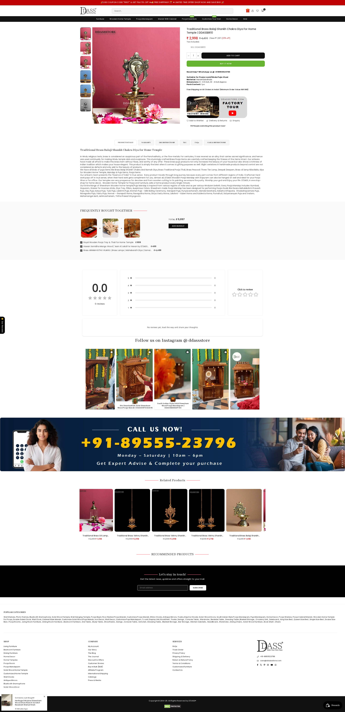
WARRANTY (146, 143)
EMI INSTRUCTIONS (167, 143)
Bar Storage (183, 622)
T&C (184, 143)
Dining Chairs (236, 622)
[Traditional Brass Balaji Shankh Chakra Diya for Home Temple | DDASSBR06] (164, 510)
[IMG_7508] (85, 76)
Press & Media (94, 680)
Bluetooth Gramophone (40, 617)
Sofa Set (142, 622)
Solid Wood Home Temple (15, 670)
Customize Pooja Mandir (138, 617)
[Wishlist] (257, 10)
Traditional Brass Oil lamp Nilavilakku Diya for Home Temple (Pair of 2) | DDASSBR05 (201, 535)
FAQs (197, 143)
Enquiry (236, 120)
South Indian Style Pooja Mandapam (233, 617)
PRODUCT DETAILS (125, 143)
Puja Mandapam (258, 617)
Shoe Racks (109, 622)
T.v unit (145, 619)
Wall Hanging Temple (80, 617)
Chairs (278, 622)
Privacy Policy (178, 653)
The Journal (93, 656)
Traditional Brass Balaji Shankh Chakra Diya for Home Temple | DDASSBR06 (164, 535)
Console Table (192, 619)
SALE (245, 19)
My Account (93, 646)
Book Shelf (268, 622)
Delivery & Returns (218, 120)
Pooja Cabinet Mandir (302, 617)
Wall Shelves (9, 617)
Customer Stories (96, 663)
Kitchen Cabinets (198, 622)
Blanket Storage (247, 619)
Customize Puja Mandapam (128, 619)
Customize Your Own (211, 18)
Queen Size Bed (301, 619)
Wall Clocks (9, 677)
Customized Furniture (182, 666)
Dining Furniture (11, 653)
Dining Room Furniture (52, 622)
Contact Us (177, 670)
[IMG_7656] (85, 62)
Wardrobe (204, 619)
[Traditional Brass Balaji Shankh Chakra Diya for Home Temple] (85, 33)
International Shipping (98, 673)
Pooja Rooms (15, 622)
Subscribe (198, 587)
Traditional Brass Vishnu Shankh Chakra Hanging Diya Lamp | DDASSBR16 (90, 535)
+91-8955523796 (267, 656)
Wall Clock (37, 619)
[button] (173, 278)
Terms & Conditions (181, 663)
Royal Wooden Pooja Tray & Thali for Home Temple (108, 242)
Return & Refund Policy (182, 660)
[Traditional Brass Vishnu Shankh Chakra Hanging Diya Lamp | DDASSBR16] (90, 510)
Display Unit (154, 619)
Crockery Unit (262, 619)
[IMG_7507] (85, 90)
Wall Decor (110, 619)
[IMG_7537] (85, 105)
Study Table (97, 622)
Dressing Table (232, 619)
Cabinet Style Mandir (51, 619)
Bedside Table (217, 619)
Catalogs (92, 677)
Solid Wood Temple (61, 617)
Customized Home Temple (16, 673)
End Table (86, 622)
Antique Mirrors (170, 617)
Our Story (92, 649)
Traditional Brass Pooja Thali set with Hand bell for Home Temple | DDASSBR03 (238, 535)
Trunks (181, 617)
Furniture (100, 19)
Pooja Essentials (189, 18)
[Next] (176, 75)
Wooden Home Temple (120, 19)
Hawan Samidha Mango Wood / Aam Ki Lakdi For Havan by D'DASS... (116, 246)
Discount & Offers (96, 660)
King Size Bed (286, 619)
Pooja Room (9, 663)
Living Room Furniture (31, 622)
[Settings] (252, 10)
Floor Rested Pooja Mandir (114, 617)
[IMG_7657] (85, 48)
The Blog (92, 653)
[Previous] (96, 75)
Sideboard (274, 619)
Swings (181, 619)
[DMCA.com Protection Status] (172, 707)
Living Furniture (10, 646)
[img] (100, 298)
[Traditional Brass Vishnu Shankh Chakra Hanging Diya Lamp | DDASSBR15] (127, 510)
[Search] (172, 10)
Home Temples (11, 660)
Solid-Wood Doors (207, 617)
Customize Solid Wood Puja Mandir (78, 619)
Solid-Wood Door (12, 687)
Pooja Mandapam (144, 19)
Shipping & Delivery (181, 656)
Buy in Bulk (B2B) (95, 666)
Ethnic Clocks (156, 617)
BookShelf (165, 619)
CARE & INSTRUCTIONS (216, 143)
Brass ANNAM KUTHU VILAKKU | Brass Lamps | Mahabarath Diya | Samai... (117, 250)
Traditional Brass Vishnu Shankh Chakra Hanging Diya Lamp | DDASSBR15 (127, 535)
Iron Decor (99, 619)
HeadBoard (212, 622)
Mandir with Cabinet (167, 19)
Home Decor (232, 19)
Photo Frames (22, 617)
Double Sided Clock (22, 619)
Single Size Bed (317, 619)
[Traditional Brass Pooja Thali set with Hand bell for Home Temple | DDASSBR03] (238, 510)
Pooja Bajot (96, 617)
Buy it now (226, 63)
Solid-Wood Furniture (253, 622)
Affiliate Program (96, 670)
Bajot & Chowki (191, 617)
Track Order (177, 649)
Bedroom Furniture (72, 622)
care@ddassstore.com (270, 660)
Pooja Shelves (285, 617)
